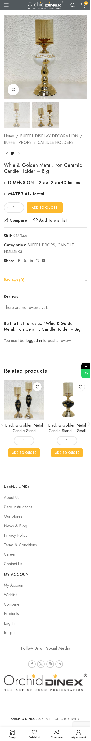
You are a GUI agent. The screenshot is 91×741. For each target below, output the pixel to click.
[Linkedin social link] (31, 260)
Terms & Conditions (20, 545)
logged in (34, 341)
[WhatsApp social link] (37, 260)
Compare (11, 604)
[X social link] (25, 260)
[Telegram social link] (43, 260)
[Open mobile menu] (6, 5)
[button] (9, 57)
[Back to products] (13, 154)
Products (11, 614)
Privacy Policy (15, 535)
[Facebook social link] (19, 260)
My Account (14, 585)
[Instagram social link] (50, 664)
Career (10, 554)
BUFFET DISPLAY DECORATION (49, 136)
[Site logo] (45, 5)
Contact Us (13, 564)
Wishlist (10, 595)
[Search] (73, 5)
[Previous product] (7, 154)
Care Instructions (18, 507)
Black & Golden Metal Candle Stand (24, 428)
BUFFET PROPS (18, 143)
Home (9, 136)
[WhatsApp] (86, 373)
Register (11, 633)
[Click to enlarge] (13, 89)
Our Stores (13, 516)
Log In (9, 623)
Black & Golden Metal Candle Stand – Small (67, 428)
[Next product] (19, 154)
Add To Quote (45, 207)
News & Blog (15, 526)
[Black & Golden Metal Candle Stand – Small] (67, 400)
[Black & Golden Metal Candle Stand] (24, 400)
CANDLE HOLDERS (56, 143)
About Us (11, 497)
